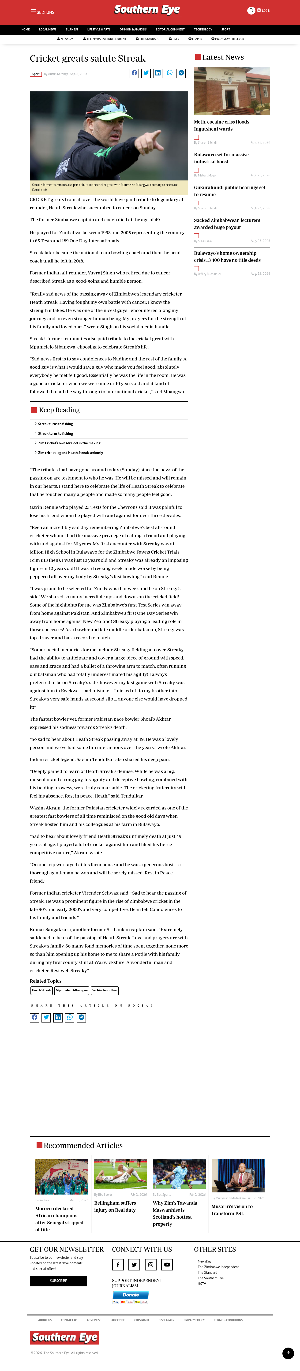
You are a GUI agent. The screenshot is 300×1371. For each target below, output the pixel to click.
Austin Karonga (58, 74)
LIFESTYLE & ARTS (98, 29)
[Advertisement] (109, 1085)
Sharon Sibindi (207, 143)
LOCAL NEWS (47, 29)
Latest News (223, 57)
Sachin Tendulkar (104, 990)
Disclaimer (166, 1320)
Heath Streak (41, 990)
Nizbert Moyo (207, 175)
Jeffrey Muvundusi (209, 274)
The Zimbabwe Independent (106, 39)
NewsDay (67, 39)
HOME (26, 29)
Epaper (197, 39)
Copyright (141, 1320)
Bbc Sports (105, 1195)
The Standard (149, 39)
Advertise (94, 1320)
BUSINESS (72, 29)
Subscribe (118, 1320)
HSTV (175, 39)
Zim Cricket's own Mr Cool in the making (69, 443)
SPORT (225, 29)
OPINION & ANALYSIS (133, 29)
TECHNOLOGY (203, 29)
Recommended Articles (83, 1145)
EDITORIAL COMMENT (170, 29)
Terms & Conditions (228, 1320)
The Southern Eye (211, 1278)
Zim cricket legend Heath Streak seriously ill (72, 453)
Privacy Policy (194, 1320)
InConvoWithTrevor (229, 39)
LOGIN (265, 11)
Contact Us (69, 1320)
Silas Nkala (205, 241)
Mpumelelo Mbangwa (72, 990)
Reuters (44, 1200)
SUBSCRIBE (58, 1281)
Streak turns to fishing (55, 424)
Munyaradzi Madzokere (231, 1198)
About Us (45, 1320)
